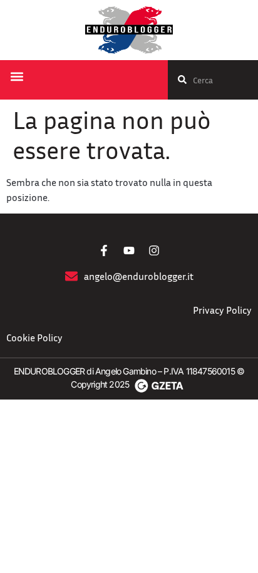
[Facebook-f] (104, 250)
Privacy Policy (222, 310)
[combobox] (213, 80)
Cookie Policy (34, 337)
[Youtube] (129, 250)
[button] (16, 76)
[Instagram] (154, 250)
